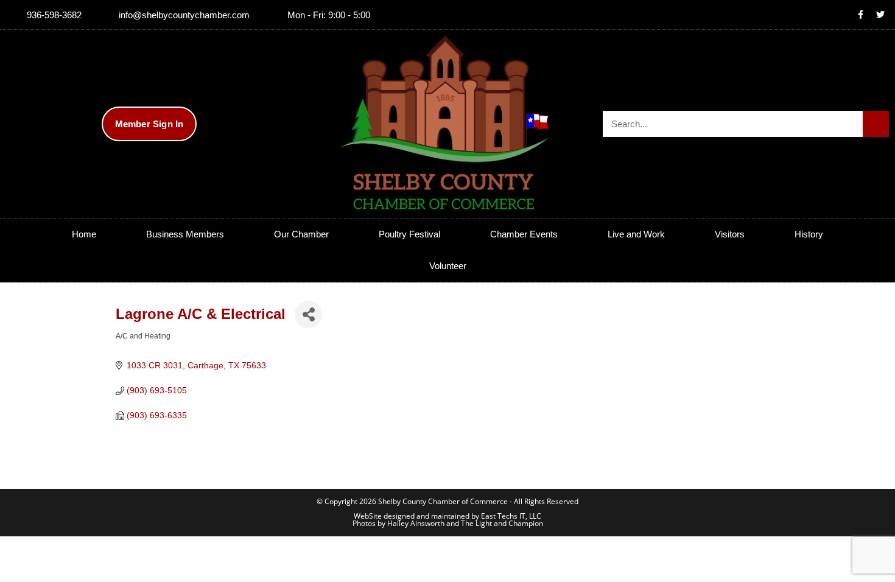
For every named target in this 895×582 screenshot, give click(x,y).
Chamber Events (524, 234)
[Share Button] (308, 314)
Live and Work (636, 234)
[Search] (876, 124)
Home (84, 234)
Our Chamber (301, 234)
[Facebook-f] (860, 14)
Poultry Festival (409, 234)
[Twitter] (880, 14)
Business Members (185, 234)
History (809, 234)
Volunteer (447, 266)
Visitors (730, 234)
